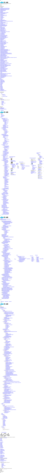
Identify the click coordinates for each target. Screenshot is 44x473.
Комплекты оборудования (7, 355)
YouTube (3, 102)
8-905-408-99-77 (3, 90)
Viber (2, 103)
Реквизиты (1, 451)
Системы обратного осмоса (7, 320)
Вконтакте (3, 463)
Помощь (1, 453)
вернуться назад (2, 437)
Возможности (2, 452)
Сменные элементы (8, 343)
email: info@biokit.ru (4, 432)
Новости (1, 442)
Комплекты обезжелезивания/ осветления (11, 371)
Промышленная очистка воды (7, 377)
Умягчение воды (6, 385)
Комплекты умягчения (8, 362)
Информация (1, 447)
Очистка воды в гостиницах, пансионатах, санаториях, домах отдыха (12, 382)
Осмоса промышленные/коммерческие (8, 312)
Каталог (4, 310)
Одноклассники (3, 465)
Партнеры (1, 445)
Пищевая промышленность (9, 379)
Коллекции (1, 457)
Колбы (6, 340)
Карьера (1, 444)
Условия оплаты (2, 449)
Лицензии (1, 446)
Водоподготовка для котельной (8, 399)
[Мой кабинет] (0, 300)
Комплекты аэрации (8, 357)
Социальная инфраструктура (7, 388)
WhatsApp (3, 467)
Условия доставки (2, 455)
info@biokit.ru (2, 99)
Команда (1, 443)
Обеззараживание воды (7, 397)
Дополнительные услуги (7, 411)
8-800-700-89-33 (2, 89)
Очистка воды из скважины (9, 324)
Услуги (4, 405)
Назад (5, 311)
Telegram (3, 101)
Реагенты (7, 333)
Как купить (4, 415)
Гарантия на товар (2, 450)
